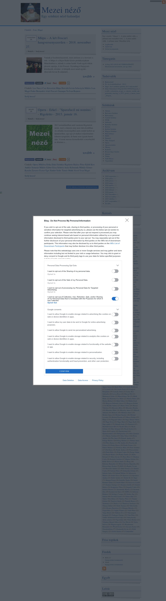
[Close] (127, 220)
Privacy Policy (97, 380)
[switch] (115, 271)
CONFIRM (64, 371)
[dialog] (83, 300)
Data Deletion (68, 380)
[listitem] (83, 265)
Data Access (83, 380)
